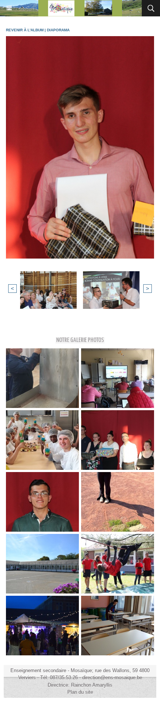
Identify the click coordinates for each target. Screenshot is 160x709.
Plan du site (80, 692)
